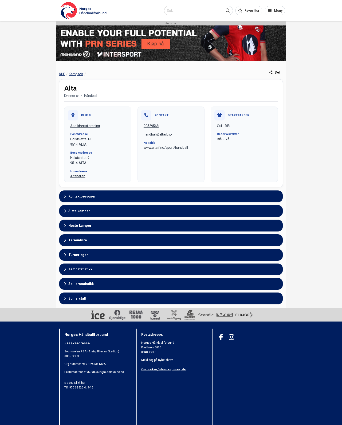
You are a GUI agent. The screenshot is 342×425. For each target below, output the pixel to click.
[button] (228, 10)
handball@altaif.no (158, 134)
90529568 (151, 126)
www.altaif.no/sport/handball (166, 147)
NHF (62, 74)
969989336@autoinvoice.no (105, 372)
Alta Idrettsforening (85, 126)
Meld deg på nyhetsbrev (157, 360)
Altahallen (77, 176)
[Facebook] (221, 337)
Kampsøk (76, 74)
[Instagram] (231, 337)
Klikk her (79, 382)
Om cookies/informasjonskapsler (163, 369)
